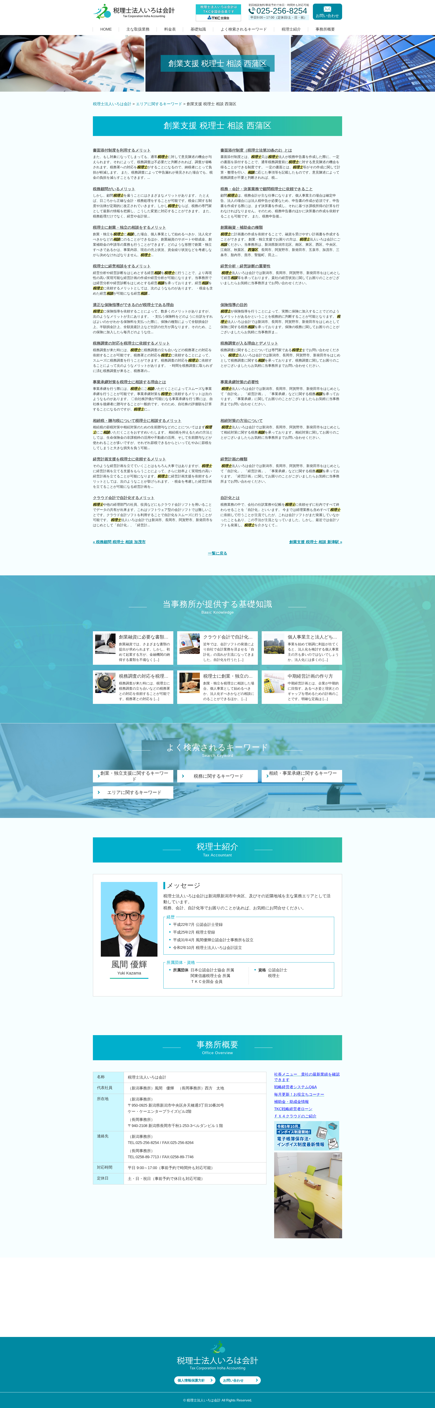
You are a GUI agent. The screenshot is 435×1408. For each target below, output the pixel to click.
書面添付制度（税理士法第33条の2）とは (256, 150)
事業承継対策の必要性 (239, 382)
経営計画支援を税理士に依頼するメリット (129, 459)
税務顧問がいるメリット (114, 189)
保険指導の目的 (233, 305)
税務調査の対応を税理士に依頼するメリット (131, 343)
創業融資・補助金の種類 (241, 227)
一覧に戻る (217, 553)
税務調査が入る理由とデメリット (249, 343)
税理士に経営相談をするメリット (122, 266)
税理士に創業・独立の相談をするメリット (129, 227)
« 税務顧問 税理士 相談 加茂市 (119, 542)
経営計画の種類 (233, 459)
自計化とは (230, 498)
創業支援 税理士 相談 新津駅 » (315, 542)
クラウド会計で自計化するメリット (124, 498)
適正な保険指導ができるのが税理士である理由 (133, 305)
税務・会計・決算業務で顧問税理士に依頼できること (266, 189)
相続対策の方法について (241, 421)
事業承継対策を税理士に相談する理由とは (129, 382)
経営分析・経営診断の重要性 (245, 266)
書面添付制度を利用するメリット (122, 150)
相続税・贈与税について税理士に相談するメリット (137, 421)
